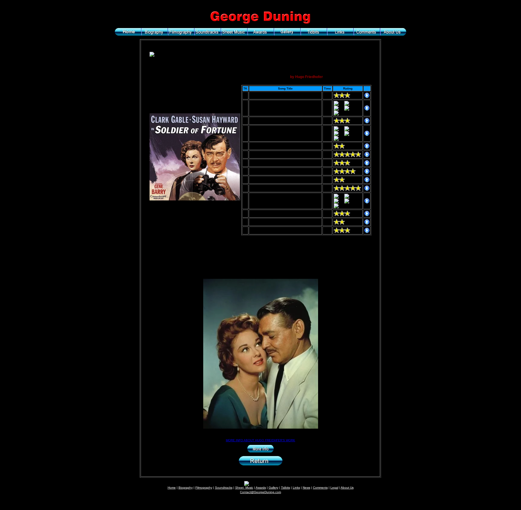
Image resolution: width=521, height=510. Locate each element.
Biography (185, 487)
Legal (334, 487)
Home (172, 487)
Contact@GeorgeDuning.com (260, 492)
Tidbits (285, 487)
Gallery (273, 487)
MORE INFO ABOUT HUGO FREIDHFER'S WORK (260, 440)
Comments (320, 487)
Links (296, 487)
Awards (261, 487)
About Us (347, 487)
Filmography (203, 487)
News (306, 487)
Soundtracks (223, 487)
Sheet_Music (244, 487)
